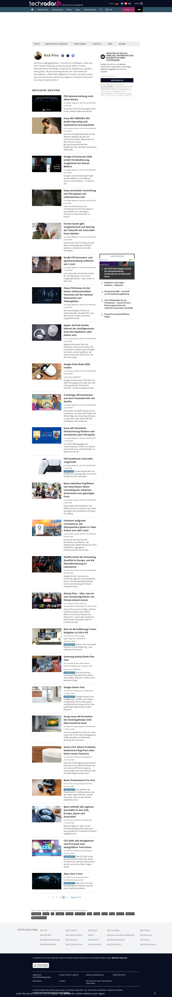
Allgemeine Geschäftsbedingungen (42, 976)
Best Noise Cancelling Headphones (121, 935)
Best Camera (145, 930)
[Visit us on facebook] (122, 3)
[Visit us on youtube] (125, 3)
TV (101, 9)
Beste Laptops (71, 930)
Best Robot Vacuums (148, 944)
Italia (89, 914)
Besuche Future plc (119, 958)
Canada (46, 914)
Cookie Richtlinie (119, 975)
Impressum (37, 981)
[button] (139, 3)
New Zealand (80, 914)
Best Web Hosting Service (50, 939)
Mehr (108, 9)
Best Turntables (113, 930)
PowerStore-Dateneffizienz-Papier (117, 315)
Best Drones (145, 939)
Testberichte (42, 9)
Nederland (130, 914)
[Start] (32, 9)
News (69, 9)
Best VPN (43, 930)
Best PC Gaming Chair (74, 944)
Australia (69, 914)
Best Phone (92, 930)
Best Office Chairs (114, 944)
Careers (62, 981)
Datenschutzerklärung (107, 88)
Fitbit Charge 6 (80, 44)
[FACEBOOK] (62, 55)
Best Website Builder (48, 944)
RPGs (110, 44)
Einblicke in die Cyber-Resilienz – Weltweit (114, 283)
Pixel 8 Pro (97, 44)
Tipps (77, 9)
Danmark (120, 914)
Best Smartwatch (95, 944)
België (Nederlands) (39, 918)
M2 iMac (122, 44)
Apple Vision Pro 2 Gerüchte (56, 44)
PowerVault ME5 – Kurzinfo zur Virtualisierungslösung (117, 292)
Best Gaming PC (72, 939)
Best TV (91, 935)
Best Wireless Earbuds (116, 939)
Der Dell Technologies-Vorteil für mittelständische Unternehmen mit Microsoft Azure (117, 272)
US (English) (36, 914)
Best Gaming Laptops (74, 935)
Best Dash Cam (146, 935)
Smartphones (90, 9)
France (104, 914)
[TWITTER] (67, 55)
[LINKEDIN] (73, 55)
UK (52, 914)
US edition (65, 993)
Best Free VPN (45, 935)
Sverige (96, 914)
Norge (112, 914)
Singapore (59, 914)
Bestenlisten (57, 9)
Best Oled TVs (93, 939)
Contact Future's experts (68, 975)
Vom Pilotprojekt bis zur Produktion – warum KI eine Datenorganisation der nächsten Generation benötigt (118, 304)
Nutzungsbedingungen (107, 86)
